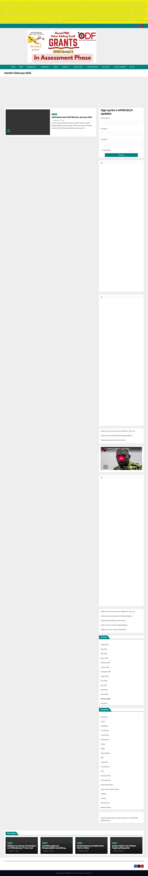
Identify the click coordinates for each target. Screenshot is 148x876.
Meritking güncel (113, 2)
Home (13, 67)
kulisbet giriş (31, 6)
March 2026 (104, 658)
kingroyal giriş (120, 4)
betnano (36, 2)
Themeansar (88, 873)
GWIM (56, 67)
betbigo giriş (49, 17)
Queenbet (2, 19)
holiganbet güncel (91, 6)
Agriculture (104, 717)
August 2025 (105, 676)
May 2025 (104, 685)
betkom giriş (25, 7)
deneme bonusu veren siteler (62, 4)
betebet (107, 6)
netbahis (81, 12)
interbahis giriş (144, 7)
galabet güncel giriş (81, 11)
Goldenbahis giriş (50, 7)
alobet (104, 12)
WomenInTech (105, 803)
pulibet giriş (127, 4)
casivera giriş (7, 17)
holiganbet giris (56, 17)
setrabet (76, 6)
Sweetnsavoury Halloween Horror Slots (113, 440)
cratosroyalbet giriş (35, 4)
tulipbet (143, 19)
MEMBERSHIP (31, 67)
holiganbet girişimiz (23, 2)
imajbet (67, 14)
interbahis (50, 11)
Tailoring (103, 794)
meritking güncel (4, 2)
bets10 (23, 14)
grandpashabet (56, 11)
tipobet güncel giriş (125, 19)
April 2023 (104, 703)
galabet (132, 6)
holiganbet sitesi (73, 4)
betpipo (67, 7)
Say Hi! (132, 67)
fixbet (26, 6)
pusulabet (71, 6)
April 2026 (104, 653)
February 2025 (105, 699)
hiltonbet (111, 14)
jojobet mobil (23, 4)
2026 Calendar (120, 67)
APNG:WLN (45, 67)
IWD (102, 757)
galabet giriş (62, 7)
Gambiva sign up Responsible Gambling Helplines (116, 435)
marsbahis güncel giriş (53, 14)
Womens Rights (106, 807)
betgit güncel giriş (36, 14)
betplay (95, 12)
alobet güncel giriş (4, 7)
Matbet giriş (20, 19)
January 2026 (105, 667)
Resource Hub (92, 67)
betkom (107, 17)
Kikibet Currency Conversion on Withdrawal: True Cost (118, 431)
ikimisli (91, 12)
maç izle (124, 7)
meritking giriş (24, 9)
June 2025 (104, 680)
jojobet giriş (105, 14)
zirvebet (44, 2)
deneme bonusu (121, 2)
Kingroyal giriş (64, 11)
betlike (134, 9)
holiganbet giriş (74, 9)
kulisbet (19, 14)
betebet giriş (129, 14)
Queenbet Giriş (62, 9)
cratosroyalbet (50, 6)
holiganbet (51, 4)
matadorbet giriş (41, 17)
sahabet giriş (75, 12)
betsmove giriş (91, 4)
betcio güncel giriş (98, 19)
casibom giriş (90, 11)
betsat (39, 2)
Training (103, 798)
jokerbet (56, 7)
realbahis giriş (140, 2)
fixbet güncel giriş (116, 19)
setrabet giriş (100, 2)
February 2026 (105, 662)
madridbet (16, 12)
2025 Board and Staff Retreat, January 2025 (72, 117)
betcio (84, 6)
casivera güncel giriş (120, 11)
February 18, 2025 (58, 120)
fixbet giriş (16, 4)
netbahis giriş (19, 7)
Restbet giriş (17, 20)
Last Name (104, 139)
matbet (71, 14)
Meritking (78, 7)
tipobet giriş (86, 12)
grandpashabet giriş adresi (132, 11)
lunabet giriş (32, 7)
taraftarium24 (133, 2)
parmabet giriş (138, 6)
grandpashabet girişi (98, 7)
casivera (15, 15)
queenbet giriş (92, 20)
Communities (105, 735)
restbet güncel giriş (40, 7)
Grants (103, 744)
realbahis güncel (9, 4)
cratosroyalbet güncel (5, 6)
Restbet (31, 2)
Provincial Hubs (106, 775)
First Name (104, 129)
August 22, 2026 (14, 851)
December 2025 (106, 671)
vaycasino (2, 4)
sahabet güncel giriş (82, 4)
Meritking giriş (3, 11)
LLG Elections (105, 766)
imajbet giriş (121, 6)
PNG (102, 771)
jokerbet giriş (44, 6)
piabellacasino (50, 2)
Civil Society (105, 730)
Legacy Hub (78, 67)
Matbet (94, 14)
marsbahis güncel (79, 2)
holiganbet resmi (39, 9)
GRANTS (66, 67)
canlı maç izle (113, 4)
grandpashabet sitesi (57, 20)
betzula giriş (71, 2)
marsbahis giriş (72, 11)
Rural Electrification (107, 785)
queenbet (91, 19)
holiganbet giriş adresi (12, 14)
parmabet (100, 12)
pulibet (2, 22)
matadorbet (127, 6)
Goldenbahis (110, 12)
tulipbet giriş (120, 9)
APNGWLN (54, 114)
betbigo (7, 19)
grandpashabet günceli (102, 20)
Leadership (104, 762)
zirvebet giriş (117, 12)
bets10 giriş (57, 2)
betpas (127, 2)
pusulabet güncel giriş (126, 12)
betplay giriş (91, 9)
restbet (145, 15)
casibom (16, 2)
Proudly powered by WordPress (64, 873)
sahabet (144, 6)
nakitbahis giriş (121, 14)
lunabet (28, 4)
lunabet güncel (16, 9)
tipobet (130, 17)
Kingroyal (89, 14)
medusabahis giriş (11, 11)
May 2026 (104, 649)
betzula (125, 9)
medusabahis (28, 11)
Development (105, 739)
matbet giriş (51, 12)
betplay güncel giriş (100, 6)
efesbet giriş (93, 2)
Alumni (103, 721)
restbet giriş (129, 7)
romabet (79, 20)
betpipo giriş (125, 17)
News (21, 67)
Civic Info (106, 67)
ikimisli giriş (12, 7)
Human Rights (105, 753)
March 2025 (104, 694)
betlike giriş (3, 15)
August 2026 (105, 644)
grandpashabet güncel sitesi (121, 20)
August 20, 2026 (118, 851)
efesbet (103, 17)
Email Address (105, 118)
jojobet (18, 6)
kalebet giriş (9, 9)
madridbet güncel (9, 22)
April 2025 (104, 690)
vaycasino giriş (89, 7)
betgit (33, 15)
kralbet (68, 9)
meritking (57, 6)
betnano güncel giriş (22, 15)
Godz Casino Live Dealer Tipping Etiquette (114, 625)
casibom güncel (107, 19)
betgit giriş (139, 9)
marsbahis (105, 2)
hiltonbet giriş (45, 22)
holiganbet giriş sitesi (110, 11)
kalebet (80, 6)
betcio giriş (144, 4)
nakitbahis (85, 9)
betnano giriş (31, 9)
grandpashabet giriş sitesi (116, 17)
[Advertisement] (74, 90)
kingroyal (133, 4)
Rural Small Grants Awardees (110, 789)
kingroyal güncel (105, 4)
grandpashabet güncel (99, 11)
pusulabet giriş (113, 6)
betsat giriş (11, 2)
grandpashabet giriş (106, 9)
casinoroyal (99, 14)
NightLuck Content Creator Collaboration (113, 629)
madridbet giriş (64, 2)
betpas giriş (48, 20)
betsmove (30, 12)
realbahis (62, 14)
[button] (139, 67)
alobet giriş (86, 2)
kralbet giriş (142, 11)
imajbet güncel (135, 12)
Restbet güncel (84, 20)
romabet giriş (139, 20)
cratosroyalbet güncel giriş (110, 7)
